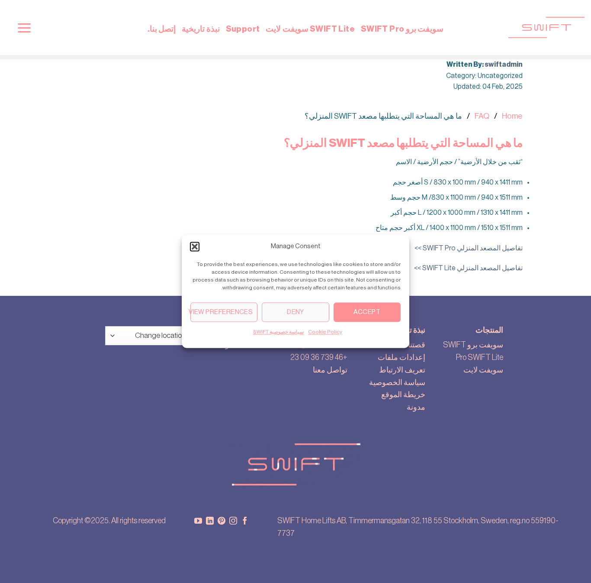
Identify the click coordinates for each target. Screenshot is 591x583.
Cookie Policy (325, 331)
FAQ (482, 116)
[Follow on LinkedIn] (210, 521)
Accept (366, 312)
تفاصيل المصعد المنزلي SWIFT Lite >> (468, 268)
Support (243, 29)
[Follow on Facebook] (245, 521)
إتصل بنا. (162, 29)
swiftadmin (504, 64)
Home (512, 116)
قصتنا (416, 345)
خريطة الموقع (403, 394)
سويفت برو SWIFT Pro (402, 29)
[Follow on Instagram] (233, 521)
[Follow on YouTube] (198, 521)
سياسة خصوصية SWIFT (278, 331)
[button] (194, 246)
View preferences (221, 312)
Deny (295, 312)
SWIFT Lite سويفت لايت (310, 29)
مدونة (416, 407)
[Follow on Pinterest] (221, 521)
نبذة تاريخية (200, 29)
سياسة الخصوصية (397, 382)
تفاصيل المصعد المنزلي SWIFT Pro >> (468, 248)
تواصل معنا (330, 370)
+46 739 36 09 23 (318, 357)
